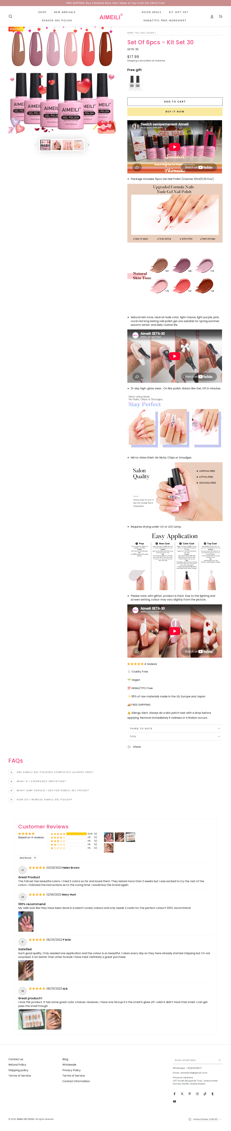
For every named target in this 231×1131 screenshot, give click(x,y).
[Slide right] (88, 145)
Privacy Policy (71, 1070)
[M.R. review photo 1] (31, 1019)
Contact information (76, 1081)
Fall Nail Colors (144, 33)
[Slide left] (35, 145)
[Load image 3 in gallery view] (68, 145)
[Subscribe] (221, 1060)
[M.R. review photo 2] (53, 1019)
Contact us (15, 1059)
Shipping (132, 60)
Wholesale (69, 1065)
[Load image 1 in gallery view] (45, 145)
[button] (10, 16)
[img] (37, 868)
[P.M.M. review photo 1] (25, 970)
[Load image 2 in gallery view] (56, 145)
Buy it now (175, 111)
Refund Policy (17, 1065)
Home (130, 33)
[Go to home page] (111, 16)
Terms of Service (19, 1076)
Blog (65, 1059)
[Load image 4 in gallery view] (79, 145)
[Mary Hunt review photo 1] (25, 921)
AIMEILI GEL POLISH (25, 1119)
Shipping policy (18, 1070)
